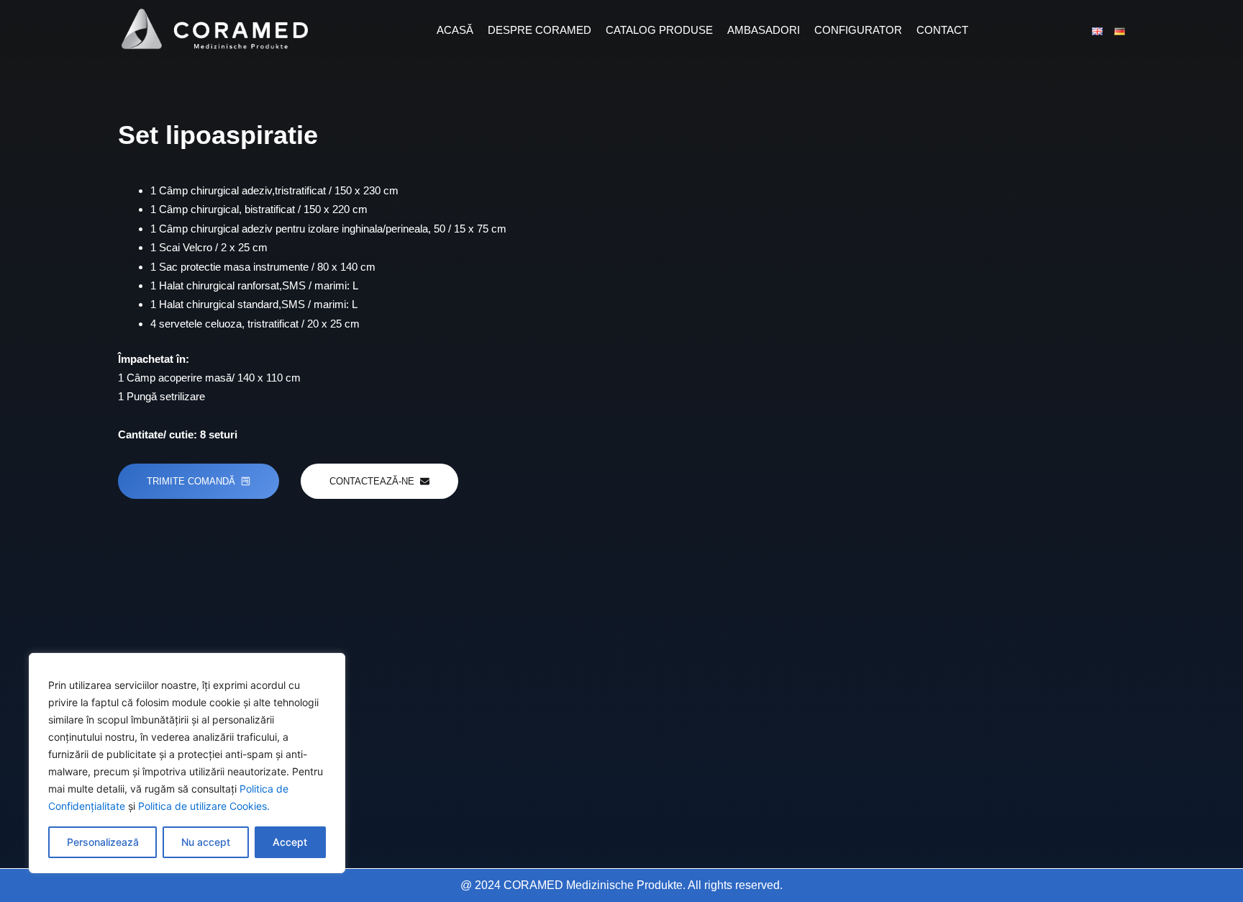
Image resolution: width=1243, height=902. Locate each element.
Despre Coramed (539, 30)
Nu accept (205, 842)
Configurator (858, 30)
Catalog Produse (659, 30)
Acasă (455, 30)
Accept (290, 842)
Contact (942, 30)
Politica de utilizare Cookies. (204, 806)
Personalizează (103, 842)
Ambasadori (763, 30)
